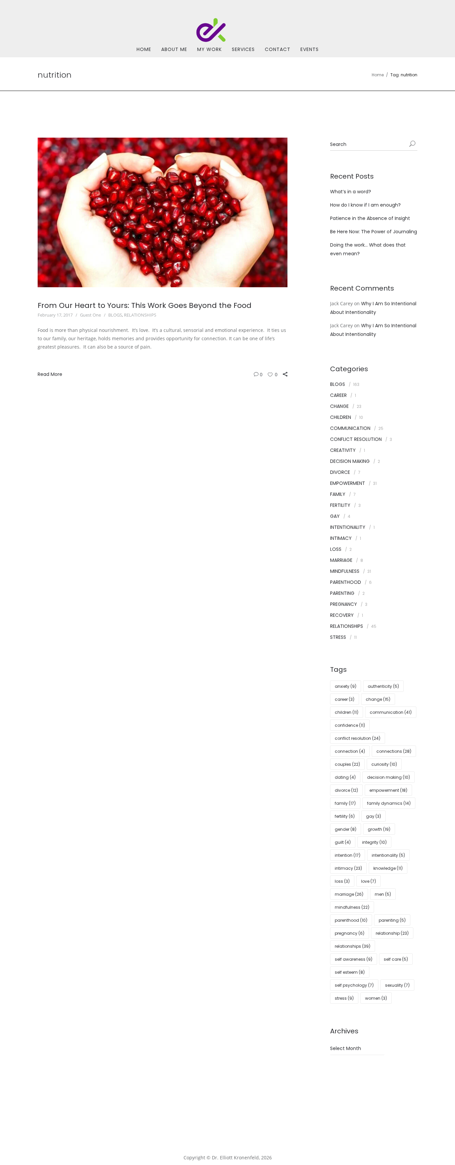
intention (347, 855)
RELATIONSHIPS (140, 315)
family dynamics (389, 803)
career (344, 699)
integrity (374, 842)
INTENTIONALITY (347, 527)
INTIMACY (341, 538)
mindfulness (352, 907)
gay (373, 816)
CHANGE (339, 406)
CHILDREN (340, 417)
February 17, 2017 (55, 315)
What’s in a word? (350, 191)
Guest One (90, 315)
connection (350, 751)
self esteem (350, 972)
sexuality (397, 985)
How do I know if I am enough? (365, 205)
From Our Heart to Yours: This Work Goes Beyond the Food (144, 305)
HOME (144, 49)
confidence (350, 725)
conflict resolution (357, 738)
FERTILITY (340, 505)
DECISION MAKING (350, 461)
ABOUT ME (174, 49)
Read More (50, 374)
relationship (392, 933)
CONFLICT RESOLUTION (356, 439)
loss (342, 881)
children (346, 712)
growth (379, 829)
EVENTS (309, 49)
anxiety (345, 686)
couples (347, 764)
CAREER (338, 395)
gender (345, 829)
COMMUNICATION (350, 428)
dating (345, 777)
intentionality (388, 855)
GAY (335, 516)
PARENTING (342, 593)
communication (391, 712)
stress (344, 998)
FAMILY (337, 494)
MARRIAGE (341, 560)
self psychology (354, 985)
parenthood (351, 920)
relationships (352, 946)
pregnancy (349, 933)
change (378, 699)
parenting (392, 920)
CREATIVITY (343, 450)
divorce (346, 790)
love (368, 881)
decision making (388, 777)
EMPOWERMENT (347, 483)
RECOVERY (342, 615)
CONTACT (277, 49)
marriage (349, 894)
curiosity (384, 764)
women (376, 998)
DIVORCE (340, 472)
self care (396, 959)
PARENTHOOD (345, 582)
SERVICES (243, 49)
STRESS (338, 637)
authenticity (383, 686)
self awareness (353, 959)
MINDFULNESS (344, 571)
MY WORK (209, 49)
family (345, 803)
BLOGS (115, 315)
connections (393, 751)
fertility (345, 816)
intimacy (348, 868)
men (383, 894)
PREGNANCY (343, 604)
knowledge (388, 868)
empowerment (388, 790)
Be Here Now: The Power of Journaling (373, 231)
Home (378, 75)
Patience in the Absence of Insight (370, 218)
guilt (343, 842)
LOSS (335, 549)
